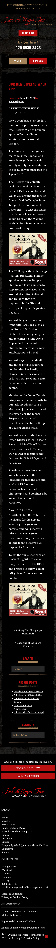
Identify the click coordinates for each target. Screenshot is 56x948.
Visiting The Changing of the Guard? (28, 632)
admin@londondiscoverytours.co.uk (28, 887)
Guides (5, 842)
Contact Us (7, 849)
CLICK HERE (36, 564)
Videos (5, 835)
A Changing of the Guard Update (28, 645)
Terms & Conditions (12, 894)
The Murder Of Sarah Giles (29, 695)
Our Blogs (6, 838)
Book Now (28, 33)
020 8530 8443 (28, 48)
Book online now (28, 768)
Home (4, 817)
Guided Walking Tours (13, 828)
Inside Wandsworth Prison (28, 691)
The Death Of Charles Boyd (29, 712)
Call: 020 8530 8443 (28, 776)
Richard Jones (16, 101)
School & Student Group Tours (17, 831)
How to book (8, 824)
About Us (6, 821)
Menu (19, 61)
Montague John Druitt (23, 409)
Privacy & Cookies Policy (15, 897)
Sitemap (5, 852)
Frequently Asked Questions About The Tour (25, 845)
